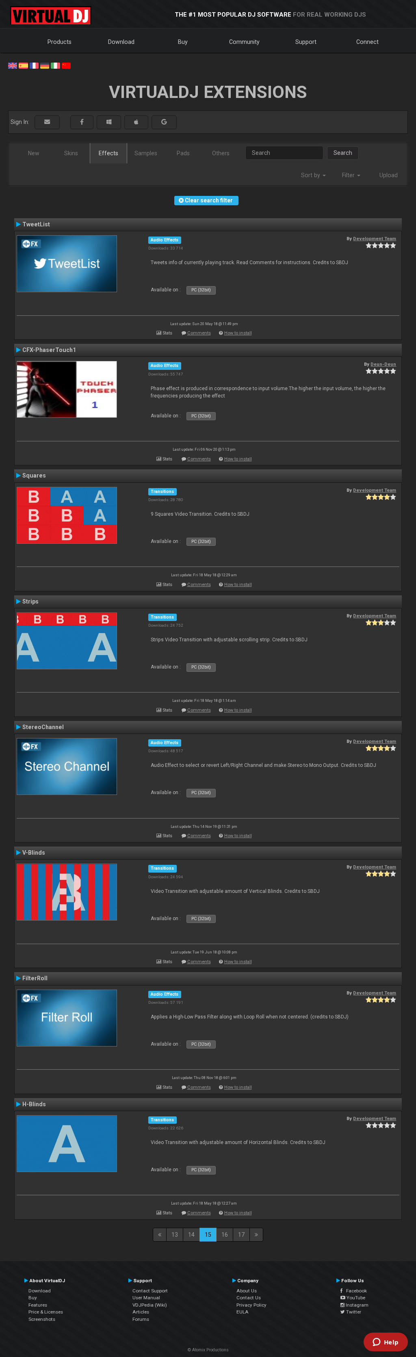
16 (224, 1234)
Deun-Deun (383, 364)
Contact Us (248, 1298)
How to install (238, 333)
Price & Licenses (45, 1312)
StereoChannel (43, 727)
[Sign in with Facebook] (81, 122)
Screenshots (41, 1319)
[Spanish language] (23, 65)
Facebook (354, 1291)
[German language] (44, 65)
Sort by (311, 175)
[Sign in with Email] (47, 122)
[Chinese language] (66, 65)
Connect (367, 42)
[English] (12, 65)
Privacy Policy (251, 1305)
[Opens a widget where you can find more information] (385, 1343)
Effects (108, 153)
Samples (145, 153)
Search (343, 153)
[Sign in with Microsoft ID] (109, 122)
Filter (349, 175)
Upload (388, 175)
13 (174, 1234)
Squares (34, 475)
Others (221, 153)
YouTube (355, 1298)
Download (121, 42)
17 (241, 1234)
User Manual (146, 1298)
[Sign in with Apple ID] (136, 122)
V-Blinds (33, 852)
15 (208, 1234)
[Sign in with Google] (164, 122)
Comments (199, 333)
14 (191, 1234)
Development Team (374, 238)
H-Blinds (34, 1104)
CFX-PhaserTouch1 (49, 350)
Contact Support (150, 1291)
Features (37, 1305)
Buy (183, 42)
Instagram (356, 1305)
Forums (140, 1319)
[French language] (34, 65)
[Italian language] (55, 65)
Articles (140, 1312)
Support (305, 42)
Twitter (353, 1312)
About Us (246, 1291)
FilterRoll (35, 978)
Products (60, 42)
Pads (183, 153)
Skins (71, 153)
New (33, 153)
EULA (242, 1312)
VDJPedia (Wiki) (149, 1305)
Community (244, 42)
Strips (30, 601)
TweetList (36, 224)
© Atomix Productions (208, 1350)
